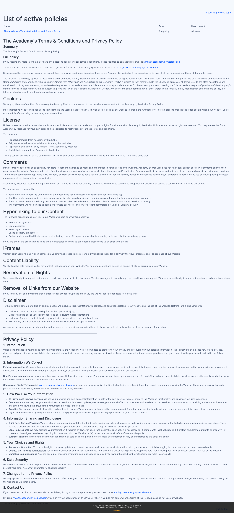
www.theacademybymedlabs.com (56, 385)
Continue (117, 510)
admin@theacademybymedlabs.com (162, 61)
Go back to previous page (217, 12)
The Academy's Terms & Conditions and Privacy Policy (117, 507)
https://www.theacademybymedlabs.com (137, 67)
